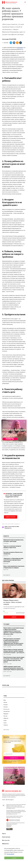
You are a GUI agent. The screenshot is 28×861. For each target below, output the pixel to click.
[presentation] (14, 754)
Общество (6, 718)
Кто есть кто (6, 709)
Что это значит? (10, 854)
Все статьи (6, 729)
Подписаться (14, 758)
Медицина (6, 713)
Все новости (6, 575)
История (6, 704)
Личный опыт (7, 711)
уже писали (20, 47)
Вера (5, 700)
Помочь (14, 617)
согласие (14, 760)
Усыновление (17, 523)
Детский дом (10, 523)
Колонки (6, 706)
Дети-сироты (5, 523)
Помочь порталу (10, 517)
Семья (5, 722)
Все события (6, 675)
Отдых (5, 720)
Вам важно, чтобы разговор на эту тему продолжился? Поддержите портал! (14, 495)
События (6, 725)
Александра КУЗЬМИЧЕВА (9, 39)
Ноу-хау (5, 716)
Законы (5, 702)
